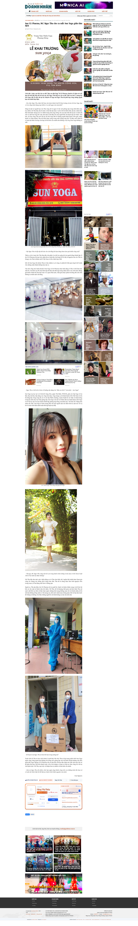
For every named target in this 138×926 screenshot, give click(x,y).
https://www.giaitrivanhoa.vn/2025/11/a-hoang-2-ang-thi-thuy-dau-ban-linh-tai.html (70, 797)
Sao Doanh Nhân (34, 910)
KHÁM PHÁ (91, 11)
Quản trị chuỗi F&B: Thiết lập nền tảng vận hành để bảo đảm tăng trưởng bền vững (102, 32)
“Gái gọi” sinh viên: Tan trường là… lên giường (102, 54)
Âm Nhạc (73, 905)
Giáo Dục (93, 901)
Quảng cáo (33, 914)
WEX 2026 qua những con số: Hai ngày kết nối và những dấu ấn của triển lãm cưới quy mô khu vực (102, 25)
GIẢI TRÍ (77, 11)
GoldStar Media (34, 919)
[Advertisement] (54, 822)
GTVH (84, 919)
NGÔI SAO (49, 11)
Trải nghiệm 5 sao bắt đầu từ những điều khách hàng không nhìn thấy (102, 39)
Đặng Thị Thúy (43, 789)
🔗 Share (53, 799)
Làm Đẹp (33, 905)
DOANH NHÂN (63, 11)
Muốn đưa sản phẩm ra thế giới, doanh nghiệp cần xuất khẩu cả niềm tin (103, 70)
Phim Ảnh (74, 903)
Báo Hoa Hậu (109, 919)
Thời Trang (74, 901)
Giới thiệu (28, 914)
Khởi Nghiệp (54, 901)
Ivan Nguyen (44, 919)
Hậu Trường (34, 903)
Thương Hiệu (54, 905)
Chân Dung (54, 903)
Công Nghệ (94, 905)
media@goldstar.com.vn (67, 829)
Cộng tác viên (39, 914)
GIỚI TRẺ (104, 11)
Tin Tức (33, 901)
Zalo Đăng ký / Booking (46, 780)
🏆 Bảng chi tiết (65, 786)
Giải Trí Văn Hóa (79, 919)
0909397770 (96, 914)
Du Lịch (93, 903)
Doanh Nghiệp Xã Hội (96, 919)
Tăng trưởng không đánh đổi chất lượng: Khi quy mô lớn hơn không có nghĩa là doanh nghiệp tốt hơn (103, 62)
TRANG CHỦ (34, 11)
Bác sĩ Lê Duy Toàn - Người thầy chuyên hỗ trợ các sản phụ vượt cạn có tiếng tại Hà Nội (102, 47)
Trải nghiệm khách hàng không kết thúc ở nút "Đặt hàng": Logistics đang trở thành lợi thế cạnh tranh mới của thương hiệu (102, 78)
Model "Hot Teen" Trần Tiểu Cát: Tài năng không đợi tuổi (102, 92)
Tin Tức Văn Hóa (103, 919)
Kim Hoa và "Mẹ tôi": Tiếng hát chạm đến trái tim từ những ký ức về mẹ (102, 85)
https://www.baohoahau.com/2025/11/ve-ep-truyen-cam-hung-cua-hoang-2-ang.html (70, 802)
